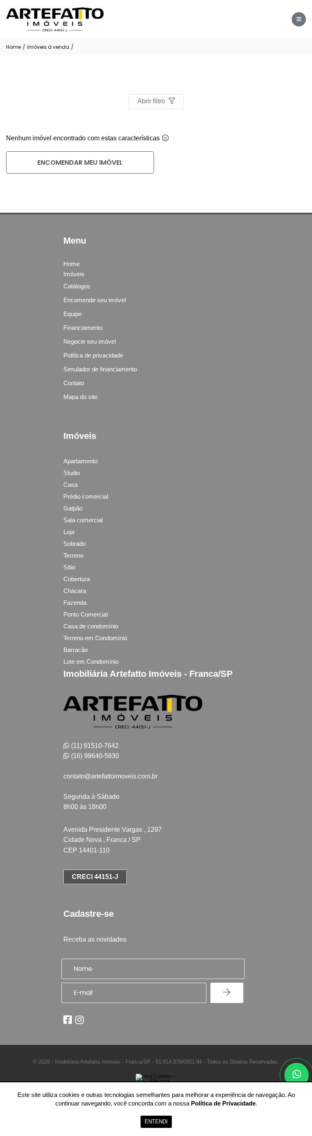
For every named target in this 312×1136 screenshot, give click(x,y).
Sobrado (74, 543)
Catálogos (76, 286)
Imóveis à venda (48, 47)
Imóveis (73, 274)
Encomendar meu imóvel (80, 162)
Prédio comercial (85, 496)
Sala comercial (83, 520)
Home (13, 47)
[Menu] (299, 19)
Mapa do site (80, 396)
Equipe (72, 313)
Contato (73, 382)
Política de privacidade (93, 355)
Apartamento (80, 461)
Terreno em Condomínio (95, 638)
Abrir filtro (152, 101)
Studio (71, 472)
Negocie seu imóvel (89, 341)
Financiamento (82, 327)
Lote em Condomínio (91, 661)
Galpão (72, 508)
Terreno (73, 555)
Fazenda (75, 602)
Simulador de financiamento (100, 369)
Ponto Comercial (85, 614)
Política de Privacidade (223, 1103)
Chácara (74, 590)
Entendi (156, 1122)
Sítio (69, 567)
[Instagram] (79, 1020)
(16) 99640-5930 (95, 755)
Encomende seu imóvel (94, 300)
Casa (70, 484)
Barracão (75, 649)
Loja (68, 531)
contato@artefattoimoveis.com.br (110, 776)
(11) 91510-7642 (95, 745)
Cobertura (76, 579)
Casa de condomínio (90, 626)
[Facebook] (67, 1020)
